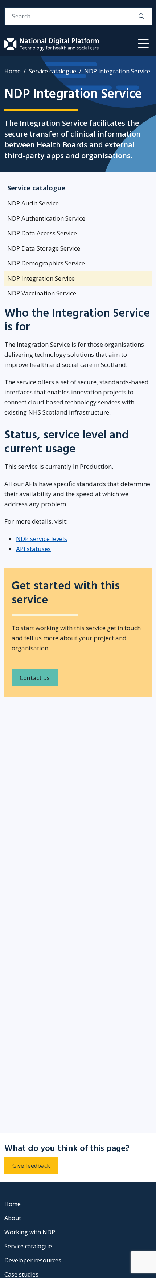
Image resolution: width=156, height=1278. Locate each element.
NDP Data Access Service (42, 233)
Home (12, 71)
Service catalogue (52, 71)
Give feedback (31, 1166)
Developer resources (32, 1260)
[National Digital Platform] (51, 44)
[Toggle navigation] (143, 44)
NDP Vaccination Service (41, 293)
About (12, 1218)
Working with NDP (29, 1232)
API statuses (33, 549)
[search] (141, 16)
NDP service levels (41, 538)
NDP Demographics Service (46, 263)
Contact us (35, 678)
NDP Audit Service (33, 203)
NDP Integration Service (41, 278)
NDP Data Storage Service (43, 248)
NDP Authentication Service (46, 218)
